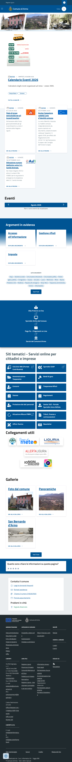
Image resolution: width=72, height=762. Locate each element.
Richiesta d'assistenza (43, 693)
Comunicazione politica (50, 276)
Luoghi (55, 645)
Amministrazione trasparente (43, 677)
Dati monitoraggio (11, 752)
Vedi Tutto (36, 554)
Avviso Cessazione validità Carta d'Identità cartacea (45, 115)
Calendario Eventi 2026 (23, 79)
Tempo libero (44, 282)
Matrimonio (50, 279)
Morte (56, 279)
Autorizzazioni (25, 639)
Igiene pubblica (12, 279)
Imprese (29, 279)
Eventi (55, 648)
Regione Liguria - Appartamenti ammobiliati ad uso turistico (28, 685)
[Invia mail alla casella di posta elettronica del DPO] (12, 733)
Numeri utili (9, 719)
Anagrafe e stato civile (28, 634)
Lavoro (43, 279)
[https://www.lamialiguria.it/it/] (51, 441)
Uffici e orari (9, 716)
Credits (41, 752)
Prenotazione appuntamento (43, 689)
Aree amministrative (12, 633)
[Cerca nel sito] (63, 9)
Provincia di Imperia (27, 667)
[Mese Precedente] (8, 204)
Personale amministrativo (12, 646)
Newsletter (56, 667)
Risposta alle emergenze (32, 282)
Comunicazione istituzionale (34, 276)
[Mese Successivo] (63, 204)
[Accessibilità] (5, 756)
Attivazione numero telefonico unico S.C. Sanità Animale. (14, 165)
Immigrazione (22, 279)
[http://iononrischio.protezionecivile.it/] (32, 463)
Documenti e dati (11, 636)
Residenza (20, 282)
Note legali (40, 667)
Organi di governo (11, 642)
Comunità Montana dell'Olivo (28, 671)
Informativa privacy (43, 664)
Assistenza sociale (20, 276)
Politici (8, 651)
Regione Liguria (10, 2)
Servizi (28, 752)
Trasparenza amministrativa (57, 282)
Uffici (7, 654)
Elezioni (60, 276)
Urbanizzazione (39, 285)
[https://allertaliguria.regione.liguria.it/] (36, 452)
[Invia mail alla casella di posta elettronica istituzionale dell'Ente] (12, 688)
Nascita (62, 279)
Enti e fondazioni (11, 639)
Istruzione (36, 279)
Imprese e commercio (28, 642)
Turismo (31, 285)
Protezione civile (11, 282)
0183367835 (10, 678)
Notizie (55, 633)
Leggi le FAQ (41, 680)
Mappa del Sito (56, 752)
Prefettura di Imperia (27, 676)
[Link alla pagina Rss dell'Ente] (54, 664)
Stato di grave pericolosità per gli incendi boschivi (13, 115)
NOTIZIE (12, 77)
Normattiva (25, 679)
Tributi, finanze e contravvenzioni (43, 634)
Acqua (11, 276)
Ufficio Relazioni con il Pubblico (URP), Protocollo (12, 710)
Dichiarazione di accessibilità (43, 671)
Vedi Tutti (36, 292)
